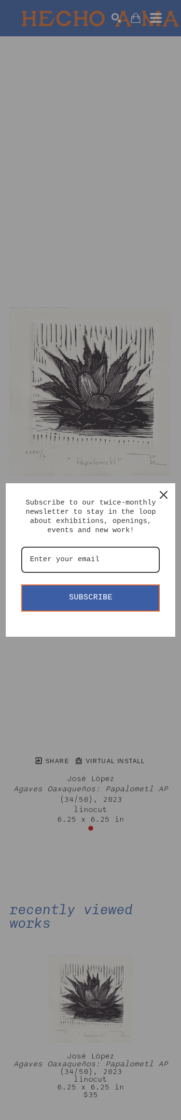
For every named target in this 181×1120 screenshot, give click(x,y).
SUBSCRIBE (90, 597)
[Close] (163, 494)
